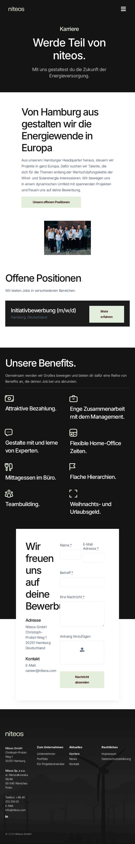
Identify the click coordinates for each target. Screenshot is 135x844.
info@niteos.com (15, 810)
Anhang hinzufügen (75, 636)
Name (66, 545)
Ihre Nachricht (72, 597)
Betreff (66, 573)
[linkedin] (6, 816)
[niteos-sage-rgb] (16, 5)
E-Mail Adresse (91, 546)
